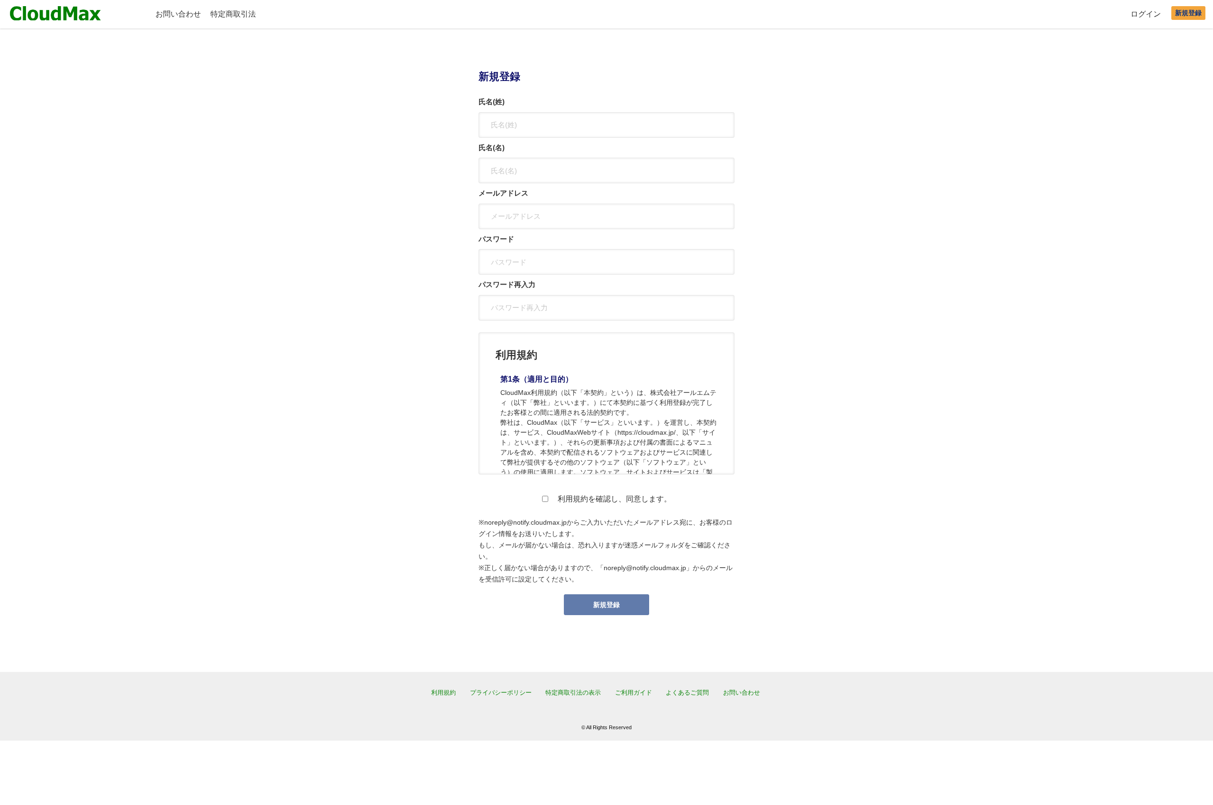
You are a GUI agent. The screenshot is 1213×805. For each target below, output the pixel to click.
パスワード (496, 239)
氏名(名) (492, 147)
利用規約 (443, 692)
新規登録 (1188, 13)
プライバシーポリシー (501, 692)
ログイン (1146, 14)
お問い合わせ (178, 14)
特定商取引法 (233, 14)
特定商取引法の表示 (573, 692)
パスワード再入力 (507, 284)
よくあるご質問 (687, 692)
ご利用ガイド (633, 692)
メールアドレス (503, 193)
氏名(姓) (492, 102)
